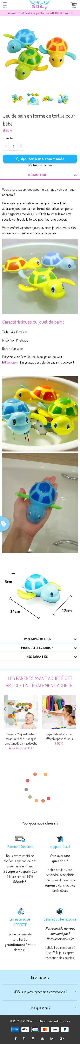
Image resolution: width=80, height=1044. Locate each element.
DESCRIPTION (37, 175)
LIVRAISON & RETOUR (37, 639)
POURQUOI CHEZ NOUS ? (37, 648)
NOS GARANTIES (37, 657)
